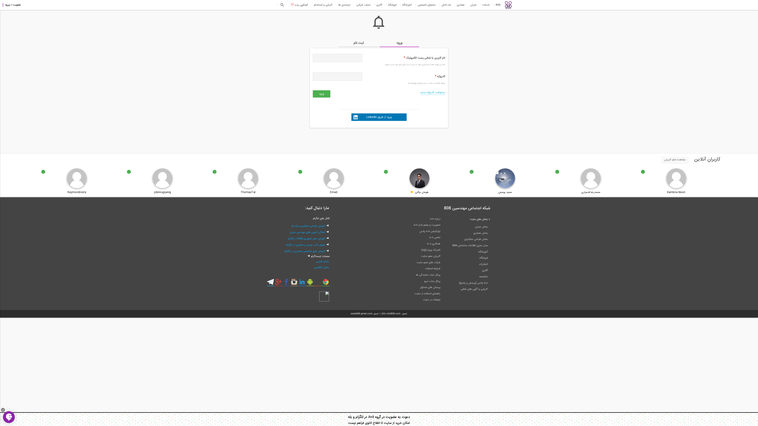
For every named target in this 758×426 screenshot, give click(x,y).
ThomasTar (248, 192)
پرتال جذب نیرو (432, 281)
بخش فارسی (322, 261)
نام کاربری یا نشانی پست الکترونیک (424, 58)
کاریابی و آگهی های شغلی (474, 289)
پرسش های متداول (430, 287)
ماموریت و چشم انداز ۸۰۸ (427, 225)
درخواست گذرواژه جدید (432, 92)
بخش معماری (480, 233)
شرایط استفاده (432, 268)
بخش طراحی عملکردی (476, 239)
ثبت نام (359, 43)
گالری (379, 5)
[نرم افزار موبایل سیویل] (310, 283)
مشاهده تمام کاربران (675, 160)
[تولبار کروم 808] (325, 283)
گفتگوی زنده (301, 5)
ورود (399, 43)
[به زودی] (362, 139)
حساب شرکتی (363, 5)
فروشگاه (392, 5)
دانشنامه (483, 277)
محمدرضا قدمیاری (590, 192)
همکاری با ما (433, 244)
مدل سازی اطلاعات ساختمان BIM (470, 245)
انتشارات (483, 264)
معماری (460, 5)
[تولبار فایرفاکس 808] (318, 283)
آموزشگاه (407, 5)
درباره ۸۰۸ (435, 219)
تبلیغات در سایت (431, 300)
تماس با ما (434, 237)
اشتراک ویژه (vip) (430, 250)
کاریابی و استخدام (323, 5)
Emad (333, 192)
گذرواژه (440, 76)
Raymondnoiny (77, 192)
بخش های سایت (479, 219)
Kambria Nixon (676, 192)
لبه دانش (446, 5)
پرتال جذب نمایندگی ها (428, 275)
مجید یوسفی (505, 192)
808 (498, 5)
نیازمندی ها (344, 5)
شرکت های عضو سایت (428, 262)
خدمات (486, 5)
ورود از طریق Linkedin (379, 117)
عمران (473, 5)
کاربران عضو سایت (430, 256)
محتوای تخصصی (426, 5)
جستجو (282, 5)
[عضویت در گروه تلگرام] (270, 283)
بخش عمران (481, 227)
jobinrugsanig (162, 192)
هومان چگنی (422, 192)
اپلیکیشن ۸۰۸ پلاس (429, 231)
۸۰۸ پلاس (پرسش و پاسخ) (473, 283)
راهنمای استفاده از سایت (427, 293)
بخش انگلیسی (321, 267)
